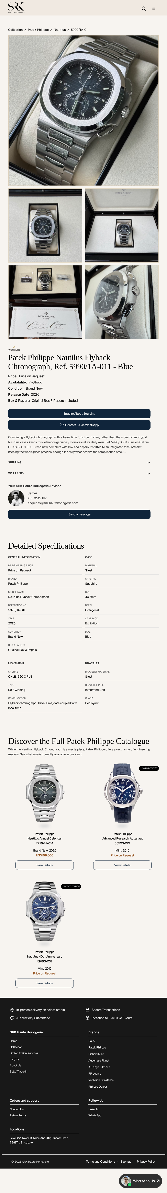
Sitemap (125, 1161)
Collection (15, 30)
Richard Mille (96, 1054)
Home (13, 1041)
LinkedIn (93, 1109)
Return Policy (18, 1115)
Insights (14, 1059)
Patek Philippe (38, 30)
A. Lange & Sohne (99, 1067)
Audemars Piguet (98, 1060)
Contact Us (16, 1109)
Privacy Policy (146, 1161)
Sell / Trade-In (18, 1071)
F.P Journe (94, 1073)
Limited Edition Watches (24, 1053)
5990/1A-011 (80, 30)
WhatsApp (94, 1115)
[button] (154, 9)
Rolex (91, 1041)
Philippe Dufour (97, 1086)
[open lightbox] (83, 110)
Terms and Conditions (100, 1161)
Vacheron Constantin (101, 1080)
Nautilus (60, 30)
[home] (16, 7)
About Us (15, 1065)
